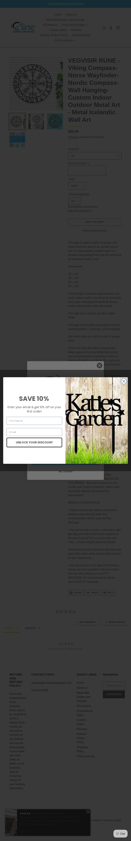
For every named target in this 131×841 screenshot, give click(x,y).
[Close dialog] (124, 381)
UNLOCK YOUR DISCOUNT (34, 442)
